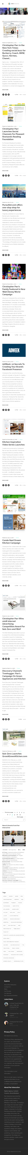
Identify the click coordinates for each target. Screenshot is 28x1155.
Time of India (6, 948)
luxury (5, 915)
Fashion (20, 902)
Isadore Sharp (15, 909)
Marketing (5, 922)
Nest (4, 925)
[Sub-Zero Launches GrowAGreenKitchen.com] (14, 737)
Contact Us (7, 987)
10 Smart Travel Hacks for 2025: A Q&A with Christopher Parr (16, 1005)
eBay (22, 899)
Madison (5, 919)
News (20, 42)
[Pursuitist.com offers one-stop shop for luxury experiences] (14, 191)
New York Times (12, 925)
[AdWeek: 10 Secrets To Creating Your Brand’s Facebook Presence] (14, 350)
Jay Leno (5, 912)
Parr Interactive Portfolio (11, 995)
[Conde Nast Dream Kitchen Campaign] (14, 513)
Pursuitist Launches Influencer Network (13, 935)
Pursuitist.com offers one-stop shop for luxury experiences (12, 207)
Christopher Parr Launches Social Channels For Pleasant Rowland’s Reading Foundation (13, 134)
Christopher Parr (7, 899)
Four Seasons (6, 906)
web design (19, 951)
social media (6, 938)
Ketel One (12, 912)
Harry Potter (16, 906)
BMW (22, 896)
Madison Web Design (15, 919)
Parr (17, 94)
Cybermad (16, 899)
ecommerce (6, 902)
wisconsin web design (8, 958)
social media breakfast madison (11, 941)
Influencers (6, 909)
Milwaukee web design (16, 922)
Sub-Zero (5, 945)
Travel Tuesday (15, 948)
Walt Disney (11, 951)
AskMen (11, 896)
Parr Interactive (7, 928)
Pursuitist (5, 932)
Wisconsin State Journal (17, 954)
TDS (23, 945)
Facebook (13, 902)
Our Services (7, 993)
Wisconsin (5, 954)
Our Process (7, 991)
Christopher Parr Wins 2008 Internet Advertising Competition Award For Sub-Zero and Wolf (13, 623)
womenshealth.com (18, 961)
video (4, 951)
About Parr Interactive (10, 984)
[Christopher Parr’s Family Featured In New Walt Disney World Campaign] (14, 271)
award (16, 896)
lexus (18, 912)
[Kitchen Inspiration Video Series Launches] (14, 426)
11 (20, 814)
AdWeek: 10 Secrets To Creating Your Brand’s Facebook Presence (13, 367)
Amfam (4, 896)
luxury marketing (13, 915)
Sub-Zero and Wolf (15, 945)
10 (17, 814)
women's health (7, 961)
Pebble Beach (17, 928)
